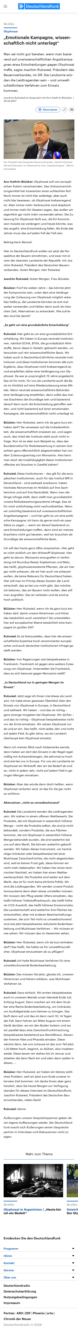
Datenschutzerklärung (20, 1291)
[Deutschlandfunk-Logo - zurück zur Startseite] (39, 6)
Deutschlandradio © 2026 (23, 1324)
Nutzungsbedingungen (20, 1297)
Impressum (12, 1303)
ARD (20, 1313)
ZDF (28, 1313)
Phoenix (39, 1313)
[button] (5, 6)
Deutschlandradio (17, 1285)
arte (50, 1313)
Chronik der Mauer (17, 1319)
